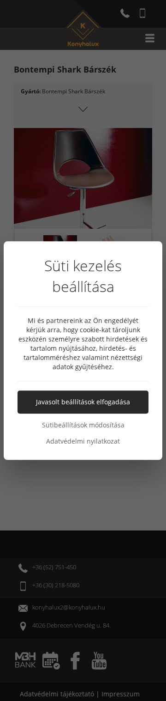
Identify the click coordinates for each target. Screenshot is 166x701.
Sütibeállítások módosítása (83, 425)
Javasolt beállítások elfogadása (83, 401)
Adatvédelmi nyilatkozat (83, 441)
